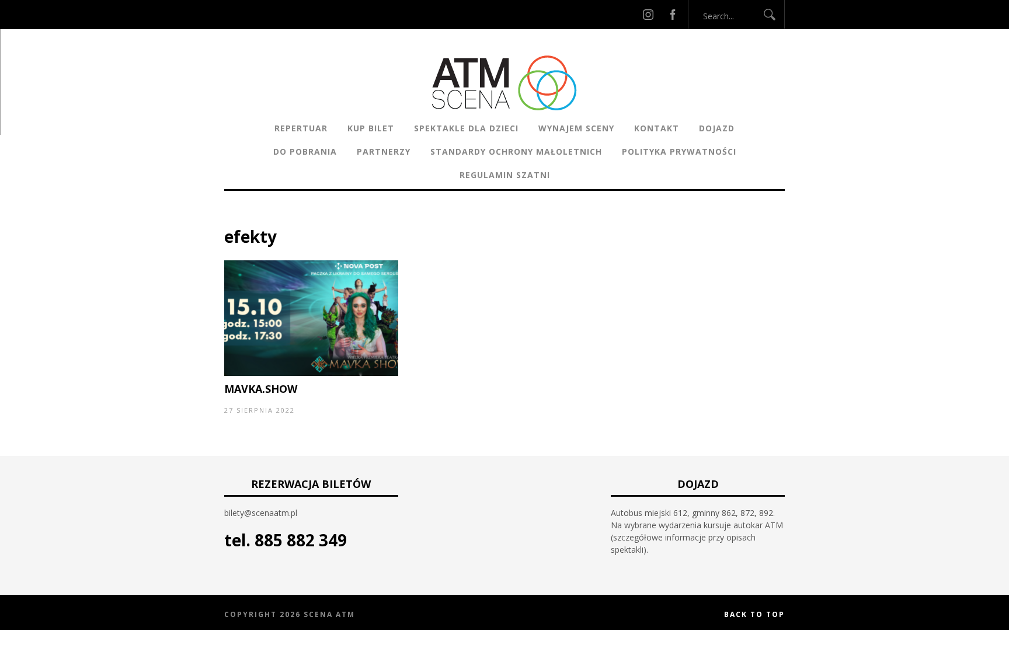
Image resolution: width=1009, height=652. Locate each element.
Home (236, 218)
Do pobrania (305, 151)
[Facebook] (672, 14)
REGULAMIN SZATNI (505, 174)
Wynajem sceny (576, 128)
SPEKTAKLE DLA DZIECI (466, 128)
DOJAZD (717, 128)
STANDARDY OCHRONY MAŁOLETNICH (516, 151)
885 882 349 (301, 540)
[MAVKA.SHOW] (311, 372)
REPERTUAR (301, 128)
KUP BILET (370, 128)
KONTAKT (656, 128)
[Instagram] (648, 14)
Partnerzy (383, 151)
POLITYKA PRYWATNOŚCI (679, 151)
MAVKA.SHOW (260, 389)
